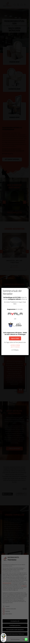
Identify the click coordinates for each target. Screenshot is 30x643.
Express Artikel (15, 338)
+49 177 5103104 (15, 347)
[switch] (3, 641)
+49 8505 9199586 (15, 345)
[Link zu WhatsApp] (27, 639)
